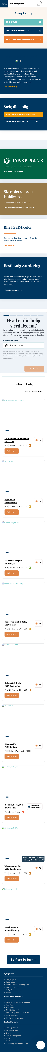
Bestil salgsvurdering (14, 290)
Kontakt (9, 1041)
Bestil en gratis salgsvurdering (18, 1002)
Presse (9, 1038)
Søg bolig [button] (40, 5)
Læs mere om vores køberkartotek (18, 207)
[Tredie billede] (16, 430)
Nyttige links (9, 974)
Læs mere (8, 245)
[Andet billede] (11, 430)
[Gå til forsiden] (4, 3)
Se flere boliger (22, 959)
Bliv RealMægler (12, 1030)
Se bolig (10, 451)
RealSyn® (10, 1008)
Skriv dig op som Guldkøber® (17, 1013)
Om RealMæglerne (11, 1022)
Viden (8, 993)
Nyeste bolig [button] (37, 392)
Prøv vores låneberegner (13, 171)
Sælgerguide (11, 979)
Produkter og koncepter (13, 996)
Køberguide (10, 982)
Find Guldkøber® (12, 1010)
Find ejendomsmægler (15, 1018)
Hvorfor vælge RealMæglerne (17, 985)
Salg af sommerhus (14, 990)
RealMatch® (10, 1005)
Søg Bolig (11, 22)
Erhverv (9, 1033)
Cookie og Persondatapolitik (17, 1044)
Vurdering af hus (12, 987)
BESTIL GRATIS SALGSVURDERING (20, 114)
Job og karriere (12, 1028)
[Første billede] (7, 430)
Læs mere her (9, 87)
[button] (40, 1045)
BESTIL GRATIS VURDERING (20, 39)
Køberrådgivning (12, 1015)
